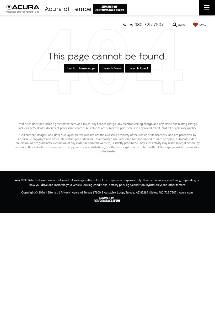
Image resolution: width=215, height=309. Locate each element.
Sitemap (53, 192)
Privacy (65, 192)
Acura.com (186, 192)
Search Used (138, 68)
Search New (112, 68)
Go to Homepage (81, 68)
